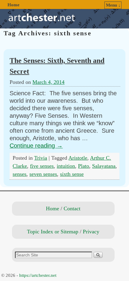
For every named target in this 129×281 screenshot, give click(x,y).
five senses (42, 166)
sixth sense (72, 174)
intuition (66, 166)
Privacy (91, 232)
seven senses (43, 174)
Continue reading (36, 145)
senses (19, 174)
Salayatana (104, 166)
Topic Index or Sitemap (52, 232)
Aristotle (77, 158)
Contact (72, 208)
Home (14, 4)
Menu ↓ (113, 5)
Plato (83, 166)
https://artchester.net (37, 275)
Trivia (40, 158)
